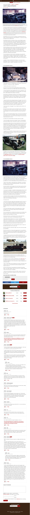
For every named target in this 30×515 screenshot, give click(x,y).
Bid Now (25, 295)
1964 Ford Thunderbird (9, 298)
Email (15, 497)
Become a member (6, 494)
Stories (12, 4)
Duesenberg (7, 277)
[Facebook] (11, 509)
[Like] (4, 314)
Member (13, 317)
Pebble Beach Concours (8, 154)
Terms (22, 511)
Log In (15, 2)
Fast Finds (16, 511)
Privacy (19, 511)
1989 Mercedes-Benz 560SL (10, 295)
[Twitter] (13, 509)
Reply (8, 314)
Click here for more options (15, 288)
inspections (16, 25)
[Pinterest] (15, 509)
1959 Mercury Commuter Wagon (11, 301)
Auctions (13, 511)
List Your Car (18, 2)
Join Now (11, 2)
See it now (22, 258)
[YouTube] (18, 509)
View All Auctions (15, 303)
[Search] (29, 1)
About (8, 511)
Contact (10, 511)
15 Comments (16, 4)
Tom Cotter (6, 7)
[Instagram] (16, 509)
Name (15, 495)
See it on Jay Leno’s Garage (10, 155)
